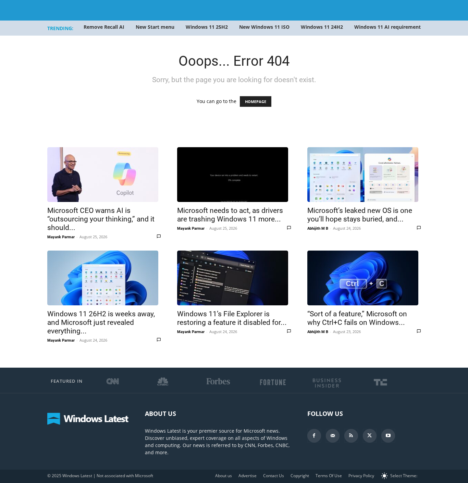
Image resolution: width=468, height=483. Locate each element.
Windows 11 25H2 (207, 27)
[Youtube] (388, 436)
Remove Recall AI (104, 27)
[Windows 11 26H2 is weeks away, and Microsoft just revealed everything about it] (104, 278)
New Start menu (155, 27)
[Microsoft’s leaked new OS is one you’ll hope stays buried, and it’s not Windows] (364, 174)
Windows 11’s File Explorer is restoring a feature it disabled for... (232, 318)
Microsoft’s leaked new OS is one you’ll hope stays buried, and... (359, 214)
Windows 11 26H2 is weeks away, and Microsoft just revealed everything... (101, 322)
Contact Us (273, 476)
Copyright (300, 476)
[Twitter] (370, 436)
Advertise (247, 476)
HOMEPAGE (255, 101)
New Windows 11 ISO (264, 27)
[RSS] (351, 436)
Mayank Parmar (61, 237)
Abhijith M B (317, 228)
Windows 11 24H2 (322, 27)
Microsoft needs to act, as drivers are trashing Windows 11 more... (230, 214)
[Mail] (333, 436)
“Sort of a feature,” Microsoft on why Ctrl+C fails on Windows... (357, 318)
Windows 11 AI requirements (388, 27)
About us (223, 476)
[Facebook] (314, 436)
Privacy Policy (361, 476)
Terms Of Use (329, 476)
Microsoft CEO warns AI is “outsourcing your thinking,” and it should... (101, 219)
